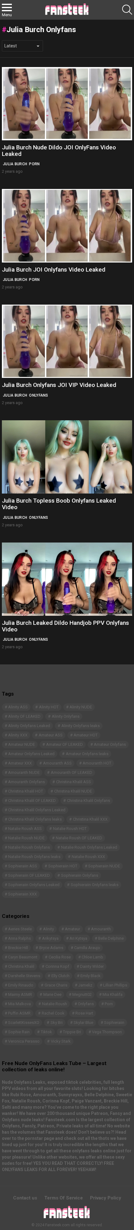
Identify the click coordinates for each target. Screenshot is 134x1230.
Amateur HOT (86, 735)
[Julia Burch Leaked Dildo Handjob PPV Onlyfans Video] (67, 579)
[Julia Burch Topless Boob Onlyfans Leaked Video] (67, 457)
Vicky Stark (61, 1041)
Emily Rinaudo (20, 985)
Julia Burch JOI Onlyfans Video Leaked (53, 269)
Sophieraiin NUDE (104, 866)
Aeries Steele (20, 929)
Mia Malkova (19, 1003)
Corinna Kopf (57, 966)
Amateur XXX (20, 763)
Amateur (72, 929)
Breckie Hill (18, 947)
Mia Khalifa (112, 994)
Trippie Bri (72, 1032)
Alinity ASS (18, 707)
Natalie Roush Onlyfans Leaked (89, 847)
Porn (34, 164)
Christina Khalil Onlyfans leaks (35, 819)
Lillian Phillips (115, 985)
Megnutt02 (82, 994)
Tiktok (46, 1032)
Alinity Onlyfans (65, 716)
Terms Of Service (63, 1198)
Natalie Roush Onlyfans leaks (34, 856)
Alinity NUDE (80, 707)
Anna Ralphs (19, 938)
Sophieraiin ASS (22, 866)
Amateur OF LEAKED (64, 744)
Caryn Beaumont (22, 957)
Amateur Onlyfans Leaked (31, 753)
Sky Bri (56, 1022)
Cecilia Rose (60, 957)
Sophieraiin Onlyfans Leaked (34, 884)
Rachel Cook (53, 1013)
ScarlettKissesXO (23, 1022)
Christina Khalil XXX (90, 819)
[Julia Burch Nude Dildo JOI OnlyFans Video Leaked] (67, 103)
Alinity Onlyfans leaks (80, 725)
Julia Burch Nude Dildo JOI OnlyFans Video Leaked (59, 150)
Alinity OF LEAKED (24, 716)
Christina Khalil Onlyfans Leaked (36, 810)
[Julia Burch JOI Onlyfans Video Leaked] (67, 225)
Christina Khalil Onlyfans (88, 800)
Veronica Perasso (24, 1041)
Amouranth (101, 929)
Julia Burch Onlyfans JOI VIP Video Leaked (59, 384)
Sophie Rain (19, 1032)
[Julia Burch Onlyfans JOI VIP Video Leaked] (67, 341)
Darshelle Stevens (24, 975)
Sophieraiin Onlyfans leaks (94, 884)
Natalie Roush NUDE (26, 838)
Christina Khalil (21, 966)
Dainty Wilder (92, 966)
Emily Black (90, 975)
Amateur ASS (51, 735)
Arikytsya (50, 938)
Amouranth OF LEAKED (71, 772)
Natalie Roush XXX (88, 856)
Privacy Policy (105, 1198)
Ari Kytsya (78, 938)
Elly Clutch (60, 975)
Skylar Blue (83, 1022)
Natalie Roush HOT (70, 828)
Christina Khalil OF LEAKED (32, 800)
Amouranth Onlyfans (26, 781)
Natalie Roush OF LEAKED (79, 838)
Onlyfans (38, 395)
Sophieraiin (114, 1022)
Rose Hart (84, 1013)
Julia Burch (15, 164)
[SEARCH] (127, 9)
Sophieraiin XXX (22, 894)
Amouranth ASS (57, 763)
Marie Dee (52, 994)
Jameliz (85, 985)
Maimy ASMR (20, 994)
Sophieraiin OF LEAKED (29, 875)
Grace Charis (56, 985)
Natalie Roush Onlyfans (29, 847)
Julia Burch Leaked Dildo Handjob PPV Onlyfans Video (65, 626)
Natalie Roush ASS (25, 828)
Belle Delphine (111, 938)
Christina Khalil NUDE (73, 791)
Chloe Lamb (92, 957)
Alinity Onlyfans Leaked (29, 725)
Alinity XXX (17, 735)
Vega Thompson (107, 1032)
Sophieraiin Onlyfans (79, 875)
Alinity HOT (49, 707)
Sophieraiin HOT (62, 866)
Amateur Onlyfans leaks (87, 753)
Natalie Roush (54, 1003)
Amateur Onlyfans (110, 744)
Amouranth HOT (97, 763)
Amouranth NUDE (24, 772)
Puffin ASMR (19, 1013)
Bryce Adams (51, 947)
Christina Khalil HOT (25, 791)
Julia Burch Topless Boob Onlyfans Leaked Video (59, 504)
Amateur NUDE (21, 744)
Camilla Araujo (87, 947)
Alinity (48, 929)
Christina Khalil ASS (73, 781)
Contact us (25, 1198)
